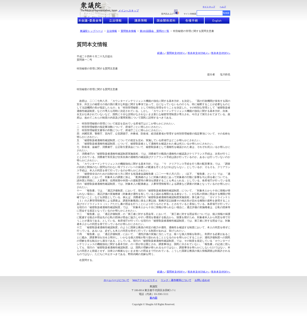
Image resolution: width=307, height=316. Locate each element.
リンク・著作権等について (176, 280)
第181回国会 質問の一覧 (154, 31)
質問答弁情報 (128, 31)
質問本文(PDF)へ (176, 53)
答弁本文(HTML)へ (198, 53)
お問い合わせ (202, 280)
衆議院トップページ (91, 31)
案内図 (153, 298)
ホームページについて (116, 280)
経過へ (161, 53)
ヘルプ (223, 7)
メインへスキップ (128, 10)
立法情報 (112, 31)
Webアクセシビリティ (144, 280)
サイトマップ (209, 7)
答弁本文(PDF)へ (220, 53)
